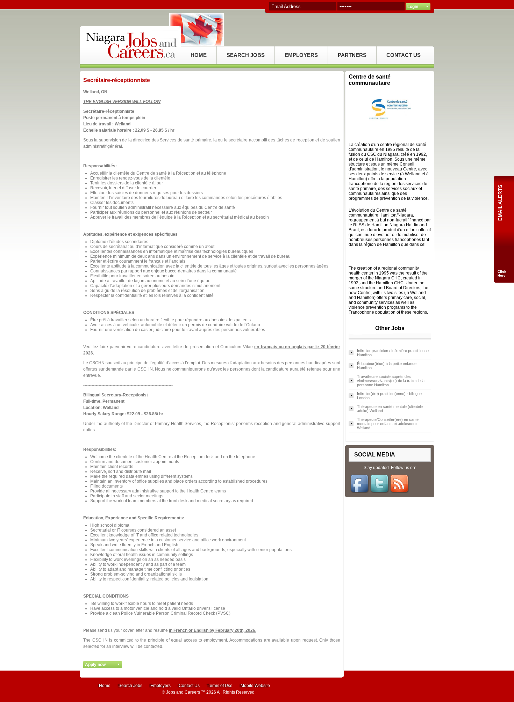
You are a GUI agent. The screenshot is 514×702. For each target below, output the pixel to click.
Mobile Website (255, 685)
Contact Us (189, 685)
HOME (199, 55)
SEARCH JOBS (246, 55)
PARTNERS (352, 55)
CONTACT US (403, 55)
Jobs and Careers (183, 692)
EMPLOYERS (301, 55)
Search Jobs (130, 685)
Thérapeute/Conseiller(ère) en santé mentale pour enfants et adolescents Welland (388, 423)
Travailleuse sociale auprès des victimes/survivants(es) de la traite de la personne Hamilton (390, 380)
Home (104, 685)
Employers (160, 685)
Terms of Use (220, 685)
